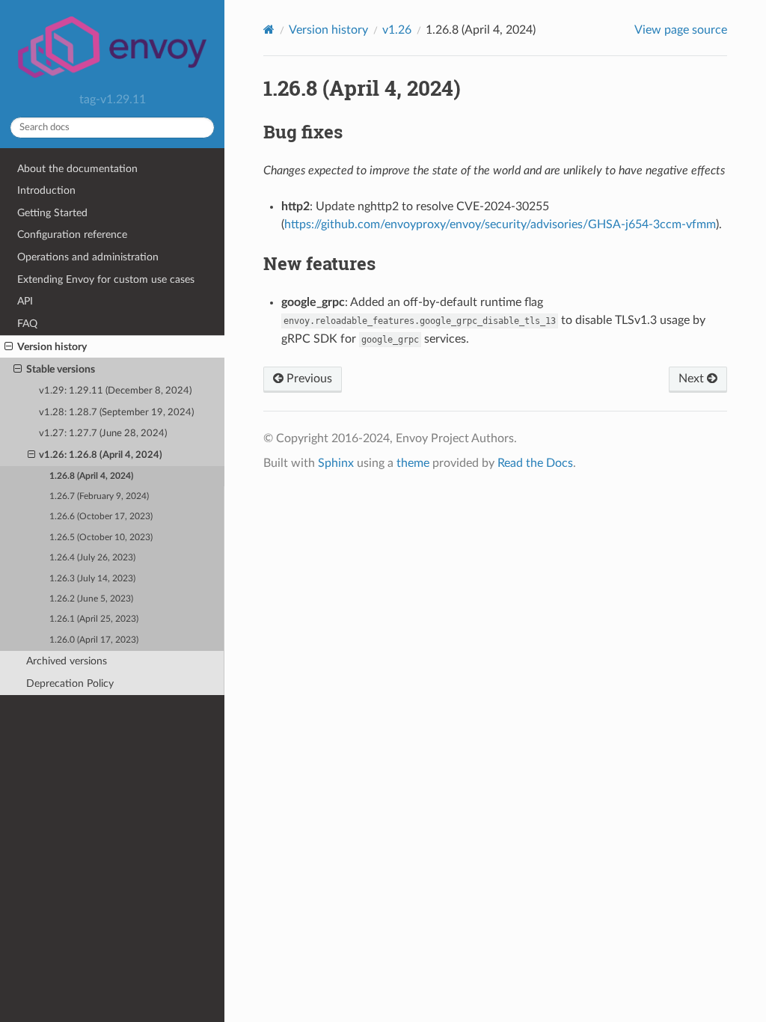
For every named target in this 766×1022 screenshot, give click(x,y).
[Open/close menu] (8, 347)
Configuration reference (72, 234)
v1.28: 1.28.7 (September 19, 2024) (116, 412)
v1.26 (396, 30)
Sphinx (336, 463)
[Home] (269, 29)
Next (692, 379)
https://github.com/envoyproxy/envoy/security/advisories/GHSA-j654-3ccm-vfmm (500, 224)
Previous (308, 379)
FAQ (27, 323)
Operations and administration (88, 257)
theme (412, 463)
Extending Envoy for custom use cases (105, 279)
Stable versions (60, 369)
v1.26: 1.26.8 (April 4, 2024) (100, 455)
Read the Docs (535, 463)
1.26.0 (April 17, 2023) (93, 640)
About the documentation (77, 168)
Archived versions (66, 661)
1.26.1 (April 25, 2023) (93, 619)
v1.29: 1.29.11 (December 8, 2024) (115, 391)
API (25, 301)
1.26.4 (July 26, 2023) (92, 558)
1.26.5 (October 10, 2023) (101, 537)
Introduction (46, 190)
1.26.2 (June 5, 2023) (91, 599)
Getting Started (52, 212)
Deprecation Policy (70, 683)
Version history (52, 346)
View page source (680, 30)
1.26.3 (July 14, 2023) (92, 579)
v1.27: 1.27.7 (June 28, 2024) (103, 433)
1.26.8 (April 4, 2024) (91, 476)
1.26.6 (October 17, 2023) (101, 516)
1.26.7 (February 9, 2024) (99, 496)
